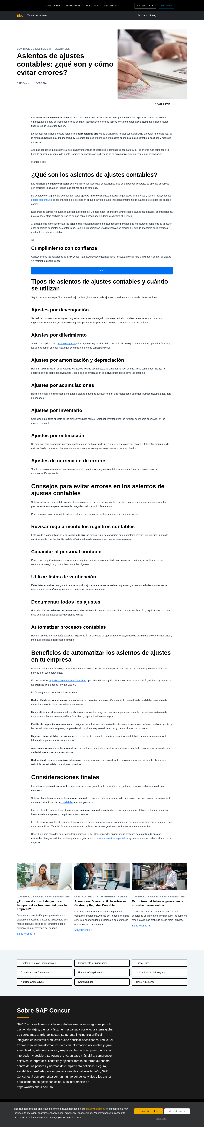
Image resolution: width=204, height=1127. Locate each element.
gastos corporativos (41, 200)
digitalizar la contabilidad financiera (67, 680)
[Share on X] (175, 104)
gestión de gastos (66, 343)
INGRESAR (166, 5)
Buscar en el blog (145, 13)
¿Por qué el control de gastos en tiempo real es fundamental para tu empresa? (42, 905)
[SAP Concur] (31, 5)
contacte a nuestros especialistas (112, 838)
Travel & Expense (145, 982)
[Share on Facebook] (180, 104)
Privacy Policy (161, 1119)
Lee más (102, 270)
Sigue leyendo (25, 933)
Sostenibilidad (85, 982)
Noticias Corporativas (32, 982)
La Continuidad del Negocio (150, 972)
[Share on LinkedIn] (186, 104)
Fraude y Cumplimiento (90, 972)
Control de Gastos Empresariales (38, 963)
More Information (177, 1111)
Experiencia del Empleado (35, 972)
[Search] (183, 15)
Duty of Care (142, 963)
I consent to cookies (148, 1111)
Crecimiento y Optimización (92, 963)
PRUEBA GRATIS (145, 5)
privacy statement (95, 1109)
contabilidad (66, 802)
